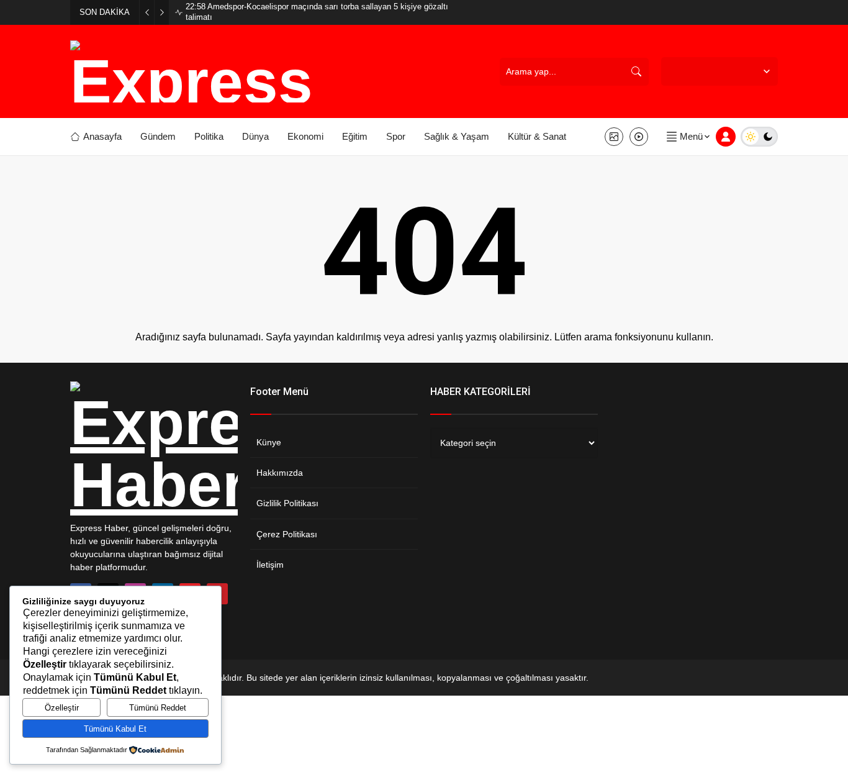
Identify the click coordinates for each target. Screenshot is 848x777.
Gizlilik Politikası (287, 503)
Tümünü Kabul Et (115, 729)
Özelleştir (62, 707)
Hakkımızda (279, 473)
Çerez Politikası (286, 534)
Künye (268, 442)
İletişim (270, 565)
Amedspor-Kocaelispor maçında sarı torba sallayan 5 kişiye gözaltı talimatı (317, 12)
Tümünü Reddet (157, 707)
